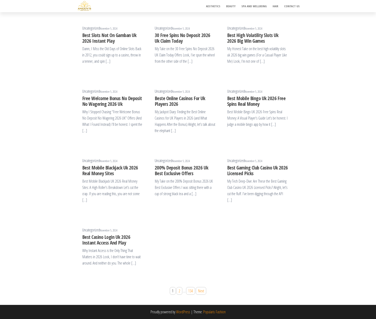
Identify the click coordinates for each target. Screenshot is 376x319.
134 (190, 291)
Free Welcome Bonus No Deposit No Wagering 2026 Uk (112, 101)
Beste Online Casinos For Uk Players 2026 (180, 101)
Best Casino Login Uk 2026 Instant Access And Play (106, 240)
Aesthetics (213, 6)
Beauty (231, 6)
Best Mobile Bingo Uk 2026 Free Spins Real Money (256, 101)
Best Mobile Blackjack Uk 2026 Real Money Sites (110, 170)
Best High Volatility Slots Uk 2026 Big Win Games (252, 38)
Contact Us (292, 6)
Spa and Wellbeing (254, 6)
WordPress (183, 311)
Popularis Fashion (214, 311)
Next (201, 291)
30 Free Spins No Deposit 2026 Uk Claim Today (182, 38)
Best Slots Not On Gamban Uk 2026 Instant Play (109, 38)
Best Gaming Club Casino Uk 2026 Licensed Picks (257, 170)
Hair (275, 6)
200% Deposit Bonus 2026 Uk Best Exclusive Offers (181, 170)
